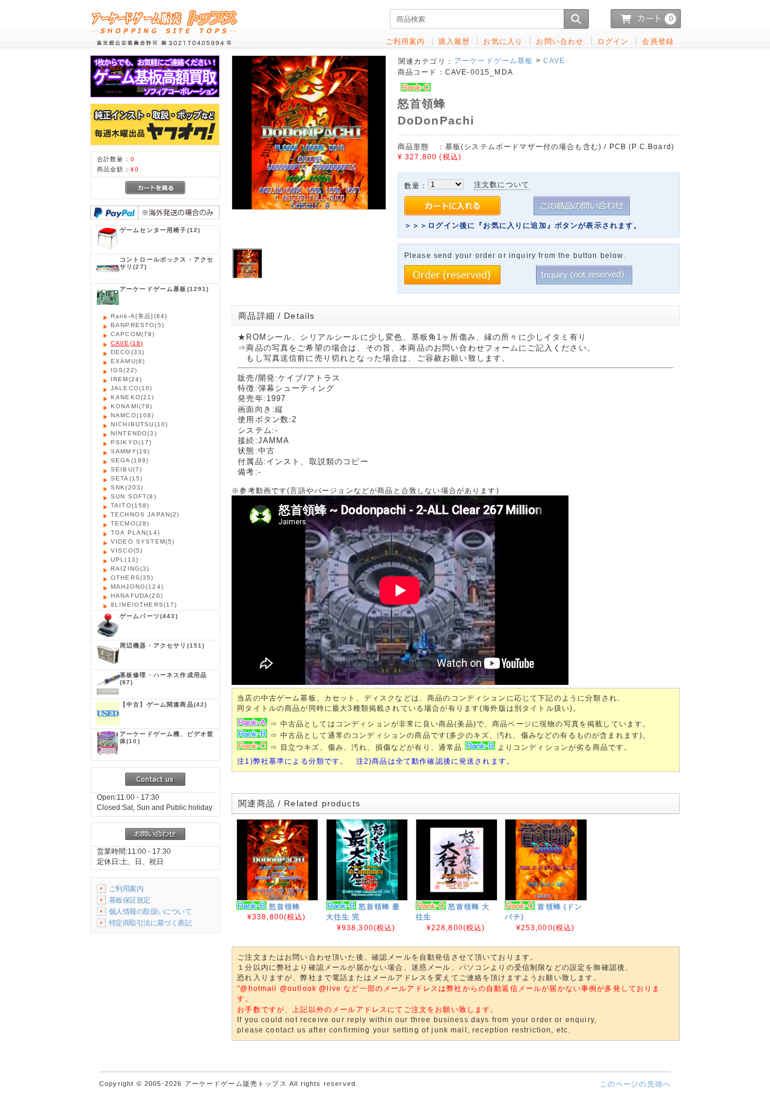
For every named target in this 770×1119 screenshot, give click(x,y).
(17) (131, 442)
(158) (130, 505)
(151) (162, 645)
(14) (135, 532)
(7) (126, 469)
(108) (133, 415)
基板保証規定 (129, 900)
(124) (137, 586)
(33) (127, 352)
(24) (126, 379)
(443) (149, 616)
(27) (167, 263)
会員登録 (658, 41)
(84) (139, 316)
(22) (124, 370)
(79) (132, 406)
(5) (137, 325)
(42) (163, 704)
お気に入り (503, 41)
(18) (127, 343)
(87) (163, 678)
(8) (133, 496)
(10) (132, 388)
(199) (130, 460)
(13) (124, 559)
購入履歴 (454, 41)
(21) (133, 397)
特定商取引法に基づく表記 (150, 923)
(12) (160, 230)
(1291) (164, 289)
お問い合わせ (560, 41)
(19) (130, 451)
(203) (127, 487)
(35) (132, 577)
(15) (127, 478)
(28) (130, 523)
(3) (134, 433)
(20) (137, 595)
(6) (128, 361)
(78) (133, 334)
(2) (145, 514)
